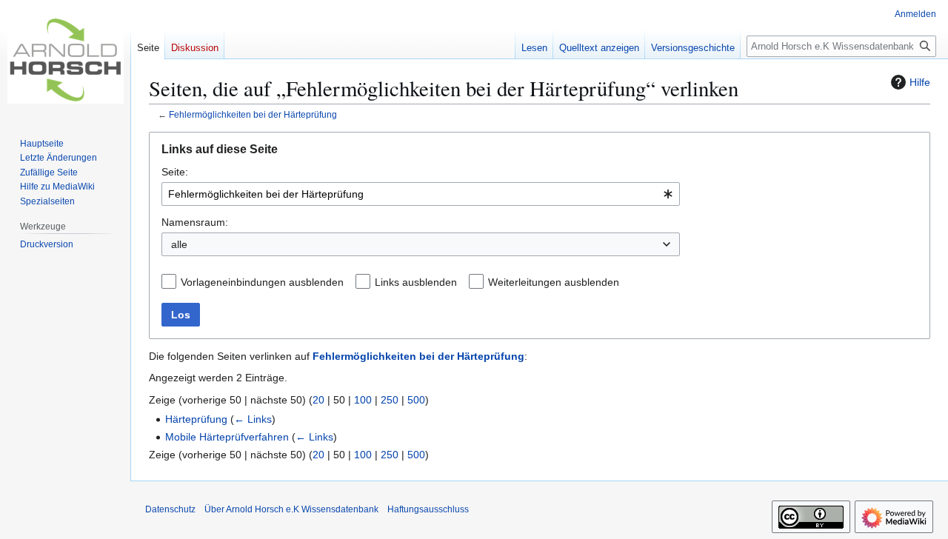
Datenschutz (170, 509)
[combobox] (420, 194)
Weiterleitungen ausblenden (553, 282)
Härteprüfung (196, 419)
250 (389, 400)
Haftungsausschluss (428, 509)
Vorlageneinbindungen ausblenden (262, 282)
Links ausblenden (416, 282)
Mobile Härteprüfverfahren (227, 437)
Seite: (174, 172)
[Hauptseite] (65, 59)
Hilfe (919, 82)
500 (416, 400)
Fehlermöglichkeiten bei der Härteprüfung (253, 114)
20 (318, 400)
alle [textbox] (179, 244)
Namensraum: (194, 222)
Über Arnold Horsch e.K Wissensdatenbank (291, 509)
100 (363, 400)
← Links (253, 419)
